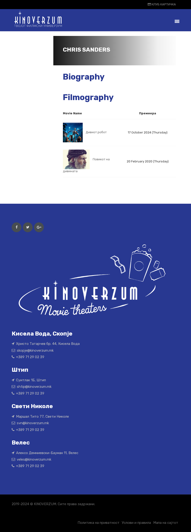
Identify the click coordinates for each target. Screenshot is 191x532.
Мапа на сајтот (165, 523)
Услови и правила (136, 523)
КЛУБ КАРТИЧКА (163, 4)
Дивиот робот (96, 132)
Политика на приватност (98, 523)
